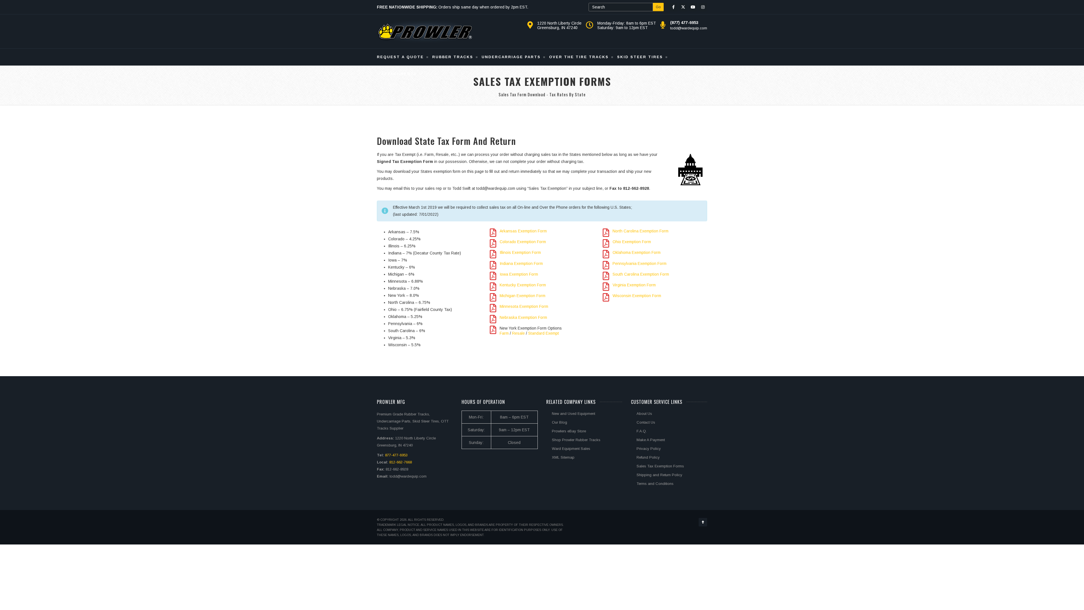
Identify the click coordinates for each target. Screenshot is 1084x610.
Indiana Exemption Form (521, 263)
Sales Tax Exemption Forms (660, 466)
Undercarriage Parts (511, 57)
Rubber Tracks (452, 57)
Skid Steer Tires (640, 57)
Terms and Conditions (655, 484)
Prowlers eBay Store (569, 431)
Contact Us (646, 422)
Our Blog (559, 422)
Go (658, 7)
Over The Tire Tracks (579, 57)
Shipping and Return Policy (659, 475)
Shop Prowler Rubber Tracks (576, 440)
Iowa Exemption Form (519, 274)
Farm (504, 333)
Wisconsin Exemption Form (637, 295)
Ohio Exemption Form (632, 241)
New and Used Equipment (573, 413)
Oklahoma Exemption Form (637, 252)
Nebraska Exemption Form (523, 317)
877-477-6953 (396, 455)
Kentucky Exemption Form (523, 285)
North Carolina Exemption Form (640, 231)
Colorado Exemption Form (523, 241)
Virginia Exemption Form (634, 285)
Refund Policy (648, 457)
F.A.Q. (642, 431)
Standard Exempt (543, 333)
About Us (644, 413)
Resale (518, 333)
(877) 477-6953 (684, 22)
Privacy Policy (649, 448)
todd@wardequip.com (688, 28)
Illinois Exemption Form (520, 252)
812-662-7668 (400, 462)
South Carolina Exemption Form (641, 274)
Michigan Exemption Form (522, 295)
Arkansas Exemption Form (523, 231)
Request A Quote (400, 57)
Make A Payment (651, 440)
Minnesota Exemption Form (524, 306)
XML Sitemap (563, 457)
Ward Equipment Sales (571, 448)
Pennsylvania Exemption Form (639, 263)
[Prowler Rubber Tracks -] (425, 31)
